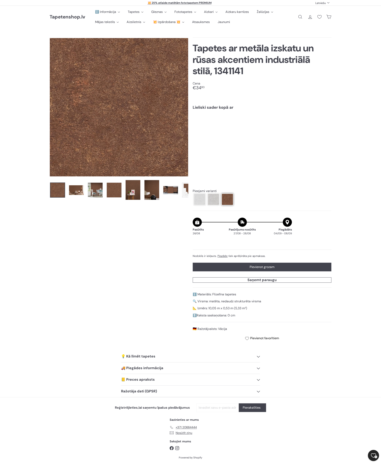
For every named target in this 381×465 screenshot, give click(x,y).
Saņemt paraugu (262, 280)
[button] (200, 199)
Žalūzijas (263, 12)
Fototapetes (183, 12)
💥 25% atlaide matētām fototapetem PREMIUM (180, 3)
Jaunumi (224, 22)
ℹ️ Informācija (106, 12)
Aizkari (209, 12)
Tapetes (134, 12)
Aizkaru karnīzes (237, 12)
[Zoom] (119, 107)
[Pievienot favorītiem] (326, 121)
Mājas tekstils (105, 22)
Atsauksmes (201, 22)
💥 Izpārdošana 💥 (167, 22)
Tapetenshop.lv (67, 17)
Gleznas (157, 12)
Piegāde (222, 256)
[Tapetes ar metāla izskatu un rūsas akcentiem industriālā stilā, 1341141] (262, 126)
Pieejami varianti (205, 191)
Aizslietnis (134, 22)
